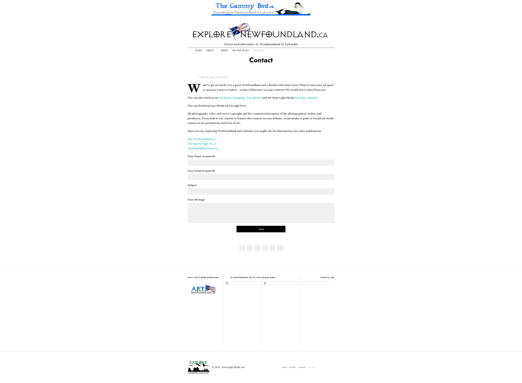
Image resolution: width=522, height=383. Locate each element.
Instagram (238, 97)
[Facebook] (242, 248)
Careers (302, 367)
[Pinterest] (265, 248)
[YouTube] (321, 50)
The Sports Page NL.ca (202, 143)
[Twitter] (257, 248)
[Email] (327, 50)
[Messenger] (250, 248)
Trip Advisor (254, 97)
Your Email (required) (201, 170)
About (210, 50)
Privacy (292, 367)
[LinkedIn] (317, 50)
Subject (192, 185)
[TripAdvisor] (324, 50)
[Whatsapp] (272, 248)
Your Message (196, 199)
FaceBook (224, 97)
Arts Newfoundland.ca (201, 139)
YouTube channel (306, 97)
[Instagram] (314, 50)
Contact (258, 50)
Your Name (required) (201, 156)
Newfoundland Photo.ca (203, 148)
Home (198, 50)
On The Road (240, 50)
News (224, 50)
